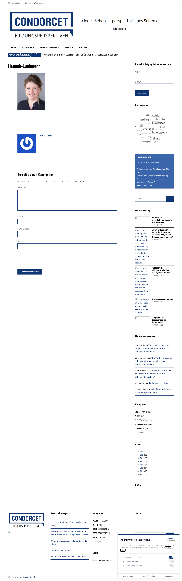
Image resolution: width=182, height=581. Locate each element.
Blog (137, 416)
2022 (141, 465)
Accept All (169, 576)
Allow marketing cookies (132, 566)
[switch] (171, 557)
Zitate (137, 433)
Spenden (69, 47)
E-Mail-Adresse (23, 229)
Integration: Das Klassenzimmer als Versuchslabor (159, 319)
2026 (141, 452)
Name (20, 217)
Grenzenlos (140, 429)
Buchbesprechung (142, 420)
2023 (141, 461)
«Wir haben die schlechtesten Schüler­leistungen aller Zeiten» (81, 54)
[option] (109, 54)
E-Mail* (138, 82)
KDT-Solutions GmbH (27, 577)
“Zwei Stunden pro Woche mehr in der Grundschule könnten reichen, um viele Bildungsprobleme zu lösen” (162, 233)
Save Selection (149, 576)
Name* (137, 72)
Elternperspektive (142, 424)
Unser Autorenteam (49, 47)
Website (20, 241)
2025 (141, 455)
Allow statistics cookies (132, 561)
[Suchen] (170, 199)
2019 (141, 474)
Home (13, 47)
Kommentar (22, 188)
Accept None (128, 576)
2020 (141, 471)
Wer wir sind (28, 47)
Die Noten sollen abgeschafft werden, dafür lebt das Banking (162, 220)
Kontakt (83, 47)
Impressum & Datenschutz (34, 3)
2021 (141, 468)
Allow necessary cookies (132, 557)
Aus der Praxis (141, 412)
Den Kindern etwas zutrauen (162, 299)
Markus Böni (46, 135)
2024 (141, 458)
